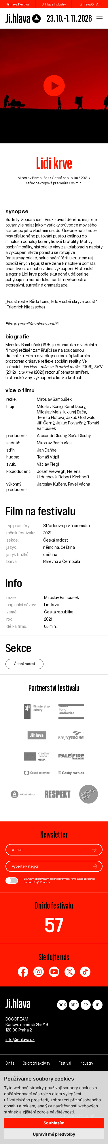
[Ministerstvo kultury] (37, 712)
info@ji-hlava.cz (20, 1040)
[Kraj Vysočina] (71, 736)
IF (97, 1005)
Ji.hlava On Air (90, 4)
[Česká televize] (37, 773)
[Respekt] (58, 795)
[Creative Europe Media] (37, 757)
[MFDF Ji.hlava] (23, 18)
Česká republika (65, 178)
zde (48, 882)
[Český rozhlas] (71, 773)
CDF (74, 1005)
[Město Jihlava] (37, 736)
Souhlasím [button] (54, 1122)
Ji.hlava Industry (54, 4)
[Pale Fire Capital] (71, 757)
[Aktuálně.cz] (23, 795)
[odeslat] (94, 850)
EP (86, 1005)
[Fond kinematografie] (71, 712)
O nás (9, 1063)
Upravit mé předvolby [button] (54, 1134)
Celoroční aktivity (36, 1063)
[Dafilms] (88, 795)
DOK (62, 1005)
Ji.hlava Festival (18, 4)
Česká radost (55, 540)
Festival (65, 1063)
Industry (86, 1063)
